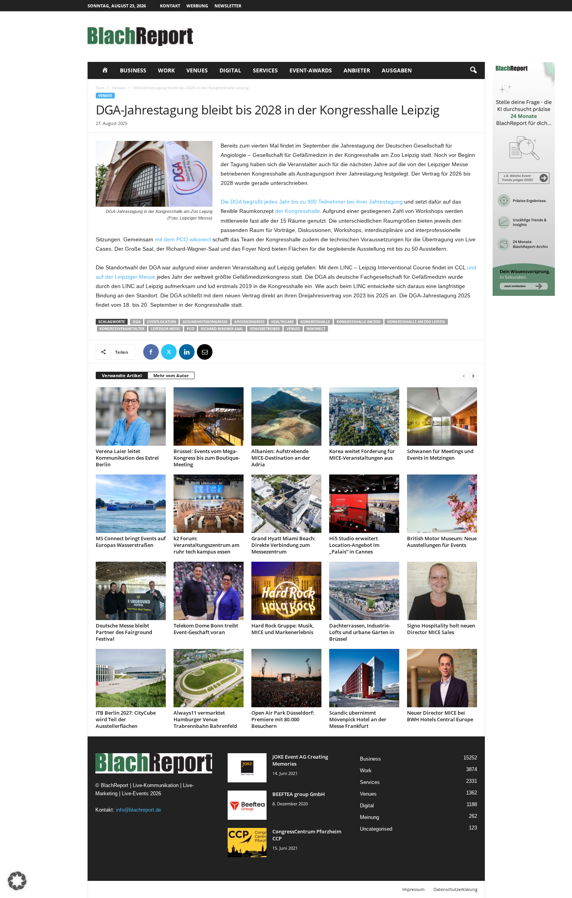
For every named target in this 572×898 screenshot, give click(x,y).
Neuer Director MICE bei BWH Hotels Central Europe (440, 716)
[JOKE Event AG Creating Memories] (247, 767)
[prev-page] (464, 376)
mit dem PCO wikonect (183, 239)
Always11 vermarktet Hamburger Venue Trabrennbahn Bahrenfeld (205, 719)
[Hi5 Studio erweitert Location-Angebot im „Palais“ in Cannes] (364, 503)
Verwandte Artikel (122, 375)
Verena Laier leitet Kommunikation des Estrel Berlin (127, 458)
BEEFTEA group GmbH (298, 794)
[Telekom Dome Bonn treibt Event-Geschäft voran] (209, 591)
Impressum (413, 889)
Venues (197, 70)
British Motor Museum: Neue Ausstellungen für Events (442, 541)
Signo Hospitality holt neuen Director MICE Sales (441, 629)
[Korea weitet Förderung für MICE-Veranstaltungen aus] (364, 416)
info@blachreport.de (138, 810)
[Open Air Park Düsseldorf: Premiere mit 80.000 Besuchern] (286, 678)
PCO (190, 328)
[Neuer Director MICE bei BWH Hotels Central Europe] (442, 678)
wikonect (316, 328)
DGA (136, 321)
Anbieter (357, 70)
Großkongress (249, 321)
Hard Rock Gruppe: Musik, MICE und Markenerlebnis (282, 629)
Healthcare (282, 321)
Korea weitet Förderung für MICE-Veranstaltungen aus (362, 454)
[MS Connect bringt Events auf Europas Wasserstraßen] (131, 503)
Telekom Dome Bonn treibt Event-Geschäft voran (206, 629)
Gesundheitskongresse (205, 321)
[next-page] (473, 376)
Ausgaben (397, 70)
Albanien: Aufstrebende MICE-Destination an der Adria (280, 458)
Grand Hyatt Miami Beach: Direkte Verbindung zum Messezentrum (283, 545)
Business (133, 70)
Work (166, 70)
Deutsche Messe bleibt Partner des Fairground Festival (124, 632)
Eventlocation (161, 321)
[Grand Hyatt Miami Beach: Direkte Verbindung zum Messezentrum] (286, 503)
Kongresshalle (315, 321)
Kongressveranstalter (122, 328)
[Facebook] (151, 352)
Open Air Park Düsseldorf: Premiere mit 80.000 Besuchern (282, 719)
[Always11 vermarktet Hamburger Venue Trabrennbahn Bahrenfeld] (209, 678)
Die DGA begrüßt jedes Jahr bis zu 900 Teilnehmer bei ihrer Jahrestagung (312, 202)
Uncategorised (376, 829)
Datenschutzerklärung (455, 889)
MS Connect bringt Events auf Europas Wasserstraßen (131, 541)
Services (265, 70)
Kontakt (170, 6)
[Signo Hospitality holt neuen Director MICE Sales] (442, 591)
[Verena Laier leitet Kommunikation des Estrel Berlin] (131, 416)
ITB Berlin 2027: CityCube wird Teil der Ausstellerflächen (126, 719)
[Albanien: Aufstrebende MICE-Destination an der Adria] (286, 416)
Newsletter (227, 6)
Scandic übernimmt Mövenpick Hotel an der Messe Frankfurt (357, 719)
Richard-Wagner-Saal (222, 328)
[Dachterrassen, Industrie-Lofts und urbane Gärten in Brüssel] (364, 591)
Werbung (197, 6)
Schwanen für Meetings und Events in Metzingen (440, 454)
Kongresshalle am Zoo (359, 321)
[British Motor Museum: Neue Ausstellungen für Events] (442, 503)
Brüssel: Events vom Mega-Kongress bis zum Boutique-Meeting (207, 458)
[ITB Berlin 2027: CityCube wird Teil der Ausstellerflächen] (131, 678)
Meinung (369, 817)
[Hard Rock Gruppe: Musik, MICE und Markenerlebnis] (286, 591)
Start (100, 87)
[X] (169, 352)
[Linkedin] (187, 352)
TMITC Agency (161, 889)
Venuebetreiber (265, 328)
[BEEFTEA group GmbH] (247, 805)
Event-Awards (311, 70)
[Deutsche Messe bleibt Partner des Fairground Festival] (131, 591)
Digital (230, 70)
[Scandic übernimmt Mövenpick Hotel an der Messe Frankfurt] (364, 678)
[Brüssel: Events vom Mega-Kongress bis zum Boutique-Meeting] (209, 416)
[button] (473, 70)
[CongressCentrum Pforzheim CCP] (247, 842)
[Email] (204, 352)
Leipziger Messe (165, 328)
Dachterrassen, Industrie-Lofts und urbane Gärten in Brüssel (361, 632)
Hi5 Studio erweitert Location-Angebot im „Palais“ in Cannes (354, 545)
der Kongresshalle (297, 211)
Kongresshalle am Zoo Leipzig (416, 321)
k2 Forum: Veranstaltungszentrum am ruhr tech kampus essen (206, 545)
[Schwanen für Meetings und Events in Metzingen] (442, 416)
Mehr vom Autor (171, 375)
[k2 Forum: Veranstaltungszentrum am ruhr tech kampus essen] (209, 503)
